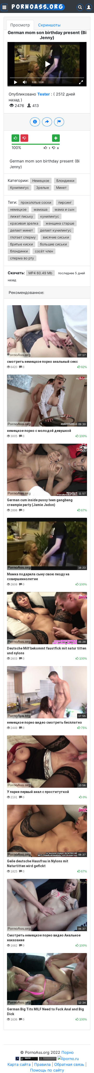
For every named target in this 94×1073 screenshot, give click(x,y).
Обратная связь (69, 1064)
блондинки (19, 251)
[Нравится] (15, 138)
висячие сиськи (56, 237)
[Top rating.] (29, 1058)
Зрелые (42, 187)
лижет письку (21, 216)
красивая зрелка (24, 223)
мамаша (40, 209)
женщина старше (60, 223)
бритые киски (21, 244)
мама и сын (64, 209)
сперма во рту (22, 258)
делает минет (21, 230)
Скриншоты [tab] (49, 25)
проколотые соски (36, 202)
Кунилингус (19, 187)
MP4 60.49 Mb (40, 273)
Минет (61, 187)
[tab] (35, 121)
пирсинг (65, 202)
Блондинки (65, 181)
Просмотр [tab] (20, 25)
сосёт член (44, 251)
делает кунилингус (55, 230)
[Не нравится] (24, 138)
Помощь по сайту (47, 1070)
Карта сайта (19, 1064)
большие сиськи (53, 244)
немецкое (18, 209)
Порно (67, 1052)
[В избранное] (56, 138)
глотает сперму (23, 237)
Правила (42, 1064)
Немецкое (40, 181)
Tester (43, 94)
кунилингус (49, 216)
